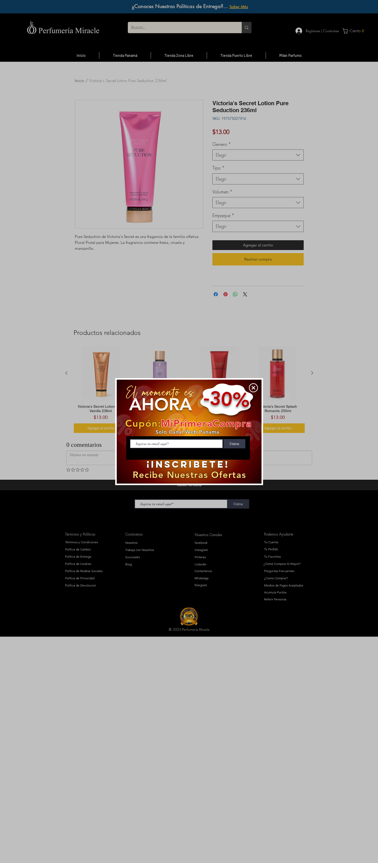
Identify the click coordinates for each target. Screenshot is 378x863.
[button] (253, 387)
